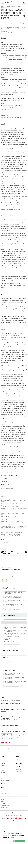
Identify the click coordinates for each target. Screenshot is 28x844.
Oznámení (6, 646)
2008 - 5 (8, 7)
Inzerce (2, 801)
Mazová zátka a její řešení (8, 703)
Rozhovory (3, 765)
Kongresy (3, 791)
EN (26, 2)
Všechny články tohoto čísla (9, 615)
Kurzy (2, 778)
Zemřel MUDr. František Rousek (10, 641)
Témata (3, 787)
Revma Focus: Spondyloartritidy (9, 725)
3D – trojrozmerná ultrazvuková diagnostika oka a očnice (15, 625)
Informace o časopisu (8, 661)
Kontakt (3, 799)
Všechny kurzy (4, 742)
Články (3, 756)
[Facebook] (12, 813)
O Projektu (3, 803)
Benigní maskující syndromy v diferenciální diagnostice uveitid (11, 552)
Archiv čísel (5, 653)
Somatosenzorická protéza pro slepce (11, 636)
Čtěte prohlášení (10, 818)
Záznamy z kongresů (5, 793)
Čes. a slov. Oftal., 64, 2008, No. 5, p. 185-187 (17, 32)
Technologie (4, 761)
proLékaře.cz (7, 2)
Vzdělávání (4, 776)
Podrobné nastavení (8, 841)
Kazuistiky (3, 770)
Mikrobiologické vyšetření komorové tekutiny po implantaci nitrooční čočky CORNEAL (13, 623)
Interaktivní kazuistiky (5, 780)
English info (24, 23)
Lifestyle (3, 763)
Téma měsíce (4, 772)
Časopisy (3, 784)
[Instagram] (15, 813)
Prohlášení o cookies (5, 805)
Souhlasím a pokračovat (20, 841)
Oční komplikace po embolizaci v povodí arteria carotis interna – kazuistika (15, 634)
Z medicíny (3, 759)
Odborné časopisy (10, 6)
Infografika (3, 768)
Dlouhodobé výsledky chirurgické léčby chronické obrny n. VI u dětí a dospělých (15, 631)
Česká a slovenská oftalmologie (10, 650)
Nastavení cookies (5, 807)
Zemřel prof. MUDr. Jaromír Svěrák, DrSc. (12, 644)
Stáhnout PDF (16, 23)
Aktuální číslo (6, 657)
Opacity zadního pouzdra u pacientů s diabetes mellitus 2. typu (15, 628)
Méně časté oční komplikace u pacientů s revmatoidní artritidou (14, 639)
